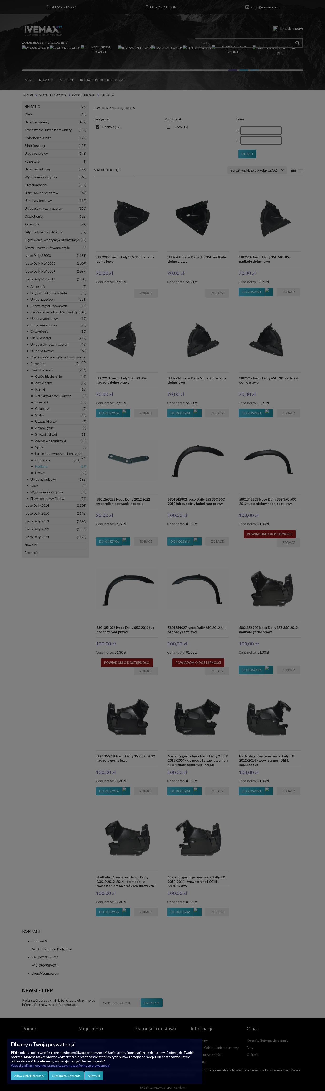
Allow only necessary (29, 1076)
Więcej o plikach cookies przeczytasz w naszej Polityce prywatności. (60, 1065)
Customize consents (66, 1076)
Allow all (94, 1076)
